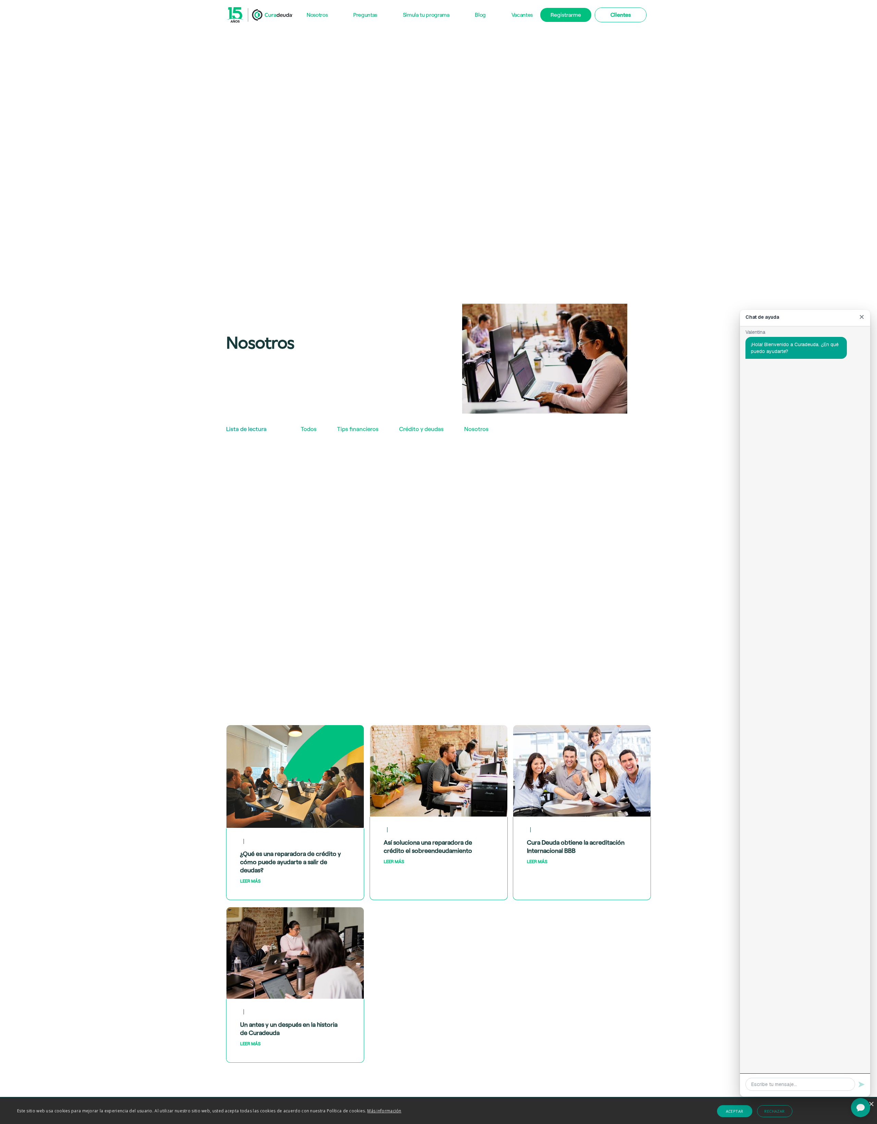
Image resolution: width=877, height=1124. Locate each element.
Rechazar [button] (774, 1111)
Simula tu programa (426, 14)
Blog (480, 14)
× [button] (871, 1104)
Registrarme (566, 14)
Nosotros (317, 14)
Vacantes (522, 14)
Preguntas (365, 14)
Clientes (620, 14)
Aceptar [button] (734, 1111)
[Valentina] (860, 1107)
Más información (384, 1111)
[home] (259, 15)
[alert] (438, 1111)
